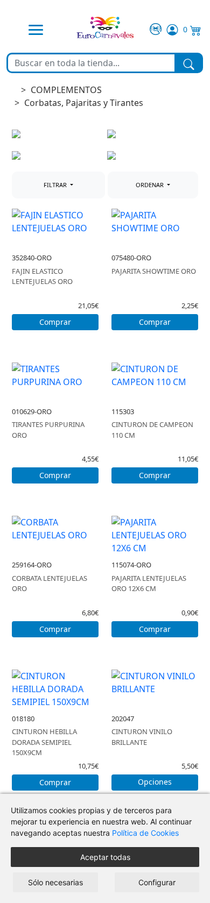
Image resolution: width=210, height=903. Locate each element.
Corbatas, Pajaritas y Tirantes (83, 103)
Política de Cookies (145, 832)
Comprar (55, 322)
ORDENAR (150, 185)
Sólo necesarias (55, 882)
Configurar (157, 882)
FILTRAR (56, 185)
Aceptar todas (105, 857)
